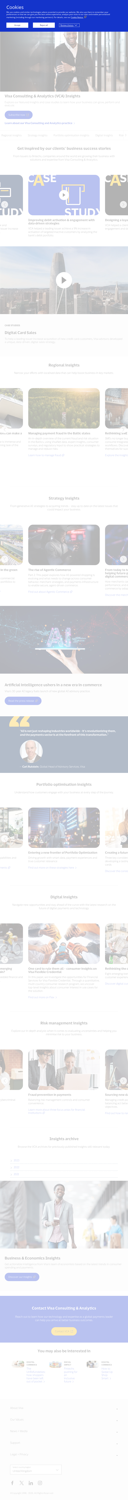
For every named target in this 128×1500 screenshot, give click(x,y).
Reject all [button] (44, 25)
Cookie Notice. (77, 17)
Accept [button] (17, 25)
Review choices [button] (67, 25)
